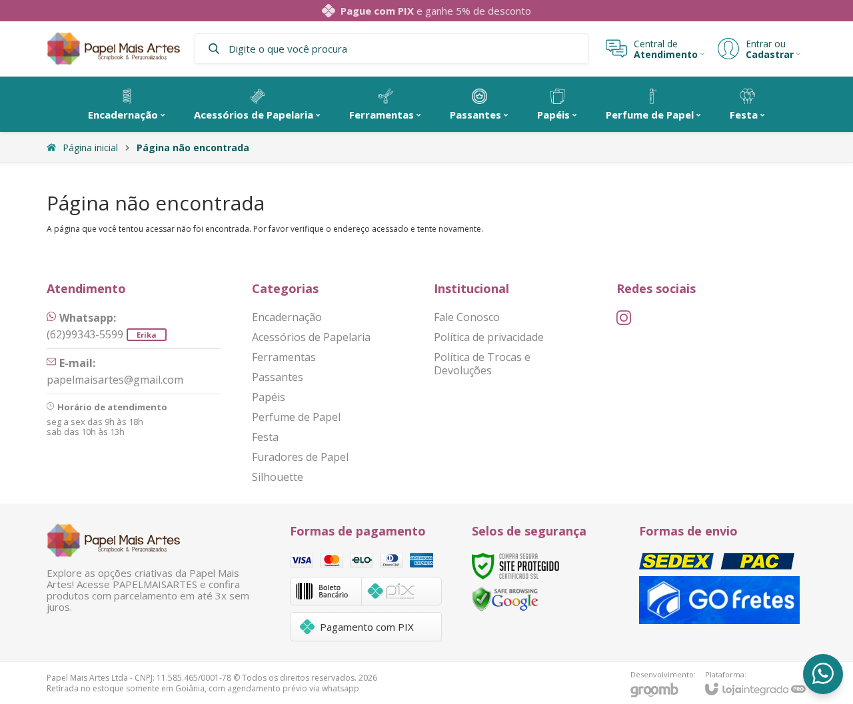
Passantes (277, 377)
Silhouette (277, 477)
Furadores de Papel (300, 457)
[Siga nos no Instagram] (623, 317)
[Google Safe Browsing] (505, 598)
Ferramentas (284, 357)
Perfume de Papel (296, 417)
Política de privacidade (489, 337)
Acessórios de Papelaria (311, 337)
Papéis (268, 397)
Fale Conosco (467, 317)
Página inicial (90, 147)
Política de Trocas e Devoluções (482, 364)
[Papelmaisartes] (113, 49)
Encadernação (287, 317)
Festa (265, 437)
